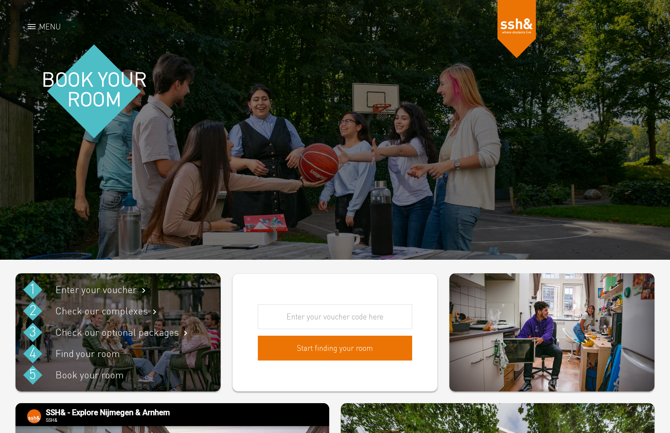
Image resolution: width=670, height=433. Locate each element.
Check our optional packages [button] (117, 331)
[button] (516, 29)
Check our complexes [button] (101, 310)
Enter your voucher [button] (96, 289)
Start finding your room (335, 348)
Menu (50, 26)
